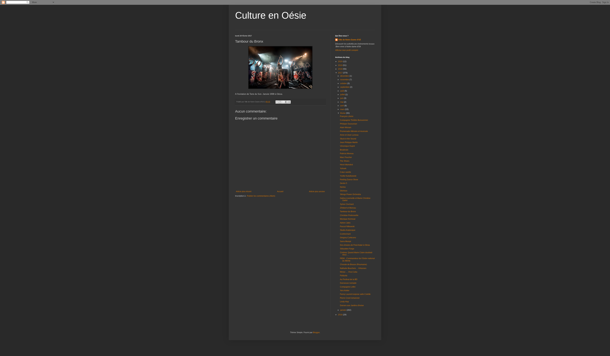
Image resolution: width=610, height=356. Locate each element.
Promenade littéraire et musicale (354, 131)
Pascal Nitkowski (347, 226)
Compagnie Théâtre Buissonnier (354, 120)
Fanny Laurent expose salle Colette (355, 294)
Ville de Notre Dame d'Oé (349, 40)
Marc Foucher (346, 157)
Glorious (343, 191)
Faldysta (343, 275)
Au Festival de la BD (348, 279)
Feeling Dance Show (349, 179)
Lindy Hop (344, 302)
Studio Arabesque (347, 230)
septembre (345, 87)
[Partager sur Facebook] (286, 102)
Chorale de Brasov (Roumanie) (353, 264)
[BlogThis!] (280, 102)
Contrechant (345, 234)
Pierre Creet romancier (350, 298)
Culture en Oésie (270, 15)
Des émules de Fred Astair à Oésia (355, 245)
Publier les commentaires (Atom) (261, 196)
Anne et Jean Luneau (349, 135)
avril (342, 106)
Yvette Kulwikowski (348, 176)
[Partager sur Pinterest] (289, 102)
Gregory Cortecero (348, 237)
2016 (340, 315)
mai (342, 102)
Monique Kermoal (347, 219)
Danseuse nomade (348, 283)
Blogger (316, 332)
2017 (340, 73)
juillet (342, 94)
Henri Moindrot (346, 165)
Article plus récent (243, 191)
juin (342, 98)
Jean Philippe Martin (349, 142)
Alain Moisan (345, 127)
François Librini (346, 116)
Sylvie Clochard (347, 204)
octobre (343, 83)
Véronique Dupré (347, 146)
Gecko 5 (343, 183)
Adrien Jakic (345, 223)
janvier (343, 310)
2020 (340, 61)
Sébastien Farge (347, 249)
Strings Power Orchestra (350, 194)
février (343, 113)
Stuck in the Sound (348, 139)
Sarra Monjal (345, 241)
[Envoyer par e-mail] (277, 102)
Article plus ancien (317, 191)
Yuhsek (343, 168)
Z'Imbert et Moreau (348, 208)
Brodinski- (344, 150)
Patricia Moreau (347, 153)
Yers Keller (344, 290)
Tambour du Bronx (348, 211)
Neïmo (343, 187)
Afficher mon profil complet (346, 50)
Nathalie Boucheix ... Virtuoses (353, 268)
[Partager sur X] (283, 102)
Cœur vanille (345, 172)
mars (342, 109)
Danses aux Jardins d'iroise (352, 305)
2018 (340, 69)
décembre (344, 76)
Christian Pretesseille (349, 215)
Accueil (280, 191)
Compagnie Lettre (348, 287)
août (342, 91)
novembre (344, 80)
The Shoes (344, 161)
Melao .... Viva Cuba (348, 272)
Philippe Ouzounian (348, 124)
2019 (340, 65)
